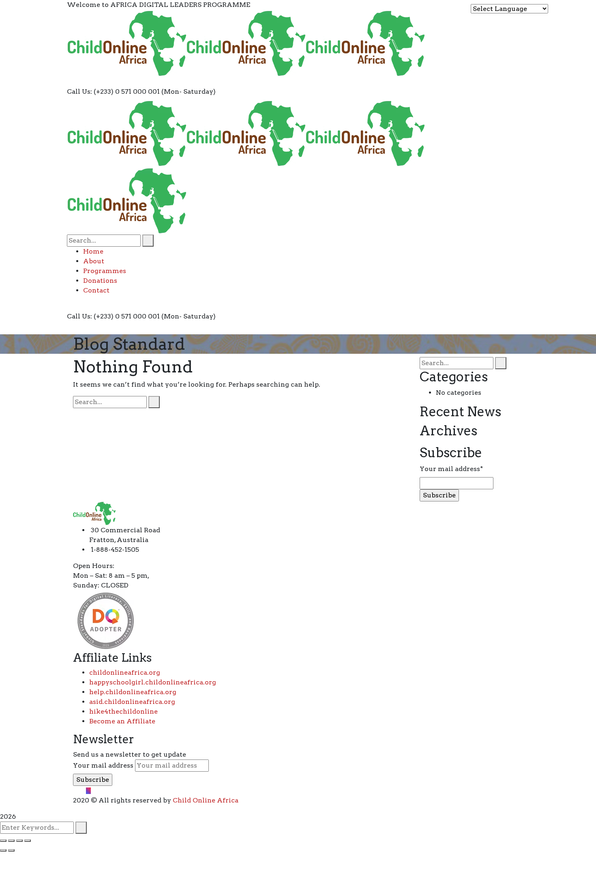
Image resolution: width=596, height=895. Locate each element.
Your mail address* (451, 469)
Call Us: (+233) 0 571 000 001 (113, 91)
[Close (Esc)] (3, 840)
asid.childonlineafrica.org (132, 702)
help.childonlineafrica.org (132, 692)
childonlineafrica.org (124, 672)
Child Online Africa (205, 800)
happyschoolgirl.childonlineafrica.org (152, 682)
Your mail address (103, 765)
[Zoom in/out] (27, 840)
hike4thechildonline (123, 711)
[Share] (11, 840)
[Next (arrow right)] (11, 850)
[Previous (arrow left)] (3, 850)
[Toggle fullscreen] (19, 840)
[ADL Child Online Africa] (126, 43)
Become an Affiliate (122, 721)
